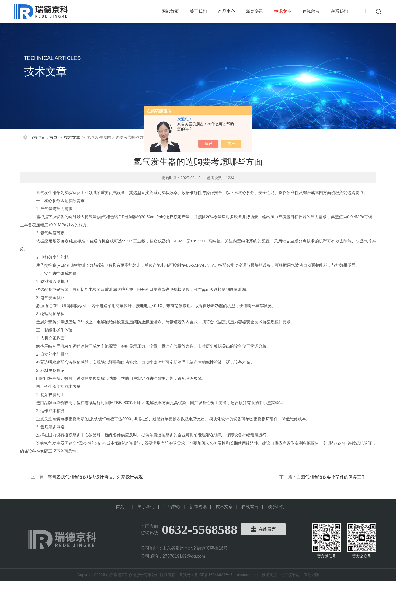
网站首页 (170, 11)
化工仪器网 (290, 574)
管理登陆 (311, 574)
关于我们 (198, 11)
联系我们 (339, 11)
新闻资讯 (254, 11)
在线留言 (310, 11)
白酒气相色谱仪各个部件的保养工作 (331, 477)
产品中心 (226, 11)
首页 (53, 137)
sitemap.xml (247, 574)
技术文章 (282, 11)
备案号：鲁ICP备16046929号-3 (206, 574)
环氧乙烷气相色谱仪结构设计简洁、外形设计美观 (95, 477)
